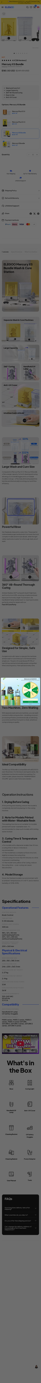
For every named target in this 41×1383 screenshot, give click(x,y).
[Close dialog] (39, 678)
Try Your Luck (30, 701)
